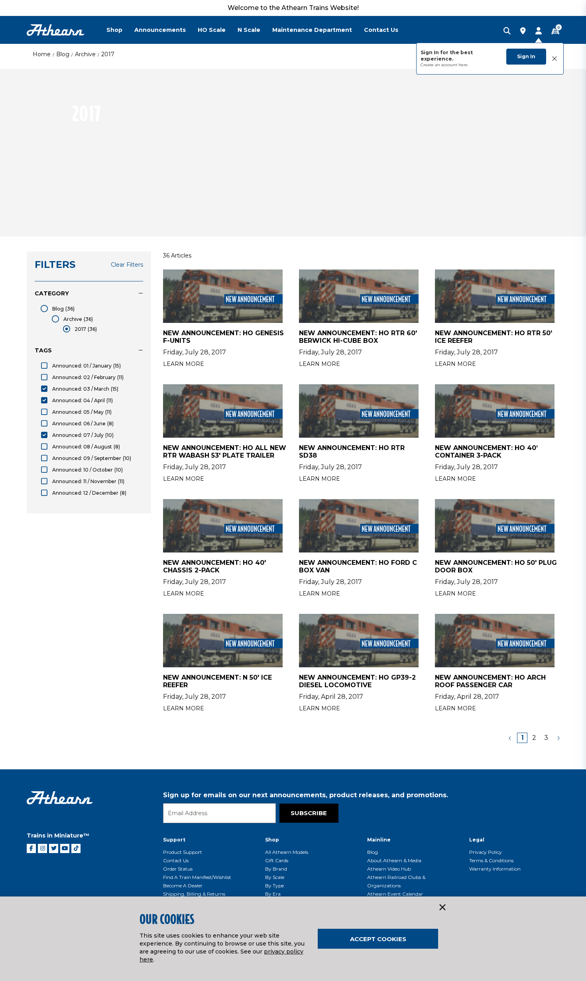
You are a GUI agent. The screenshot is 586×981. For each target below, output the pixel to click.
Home (42, 54)
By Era (273, 894)
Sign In (526, 56)
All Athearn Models (286, 852)
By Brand (276, 869)
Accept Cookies (378, 939)
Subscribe (309, 813)
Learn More (183, 364)
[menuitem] (120, 29)
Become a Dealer (183, 886)
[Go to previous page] (510, 738)
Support (174, 840)
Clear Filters (127, 264)
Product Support (182, 852)
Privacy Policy (485, 852)
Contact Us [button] (381, 30)
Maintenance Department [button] (312, 30)
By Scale (274, 877)
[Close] (442, 907)
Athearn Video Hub (389, 869)
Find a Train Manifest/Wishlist (197, 877)
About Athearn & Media (394, 860)
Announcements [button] (160, 30)
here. (463, 64)
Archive (85, 54)
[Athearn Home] (56, 30)
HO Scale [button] (212, 30)
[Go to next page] (558, 738)
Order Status (178, 869)
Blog (62, 54)
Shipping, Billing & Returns (194, 894)
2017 (107, 54)
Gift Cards (276, 860)
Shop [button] (114, 30)
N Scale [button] (249, 30)
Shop (272, 840)
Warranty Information (495, 869)
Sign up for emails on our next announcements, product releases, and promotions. (305, 795)
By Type (274, 886)
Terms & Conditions (491, 860)
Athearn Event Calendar (395, 894)
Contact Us (176, 860)
